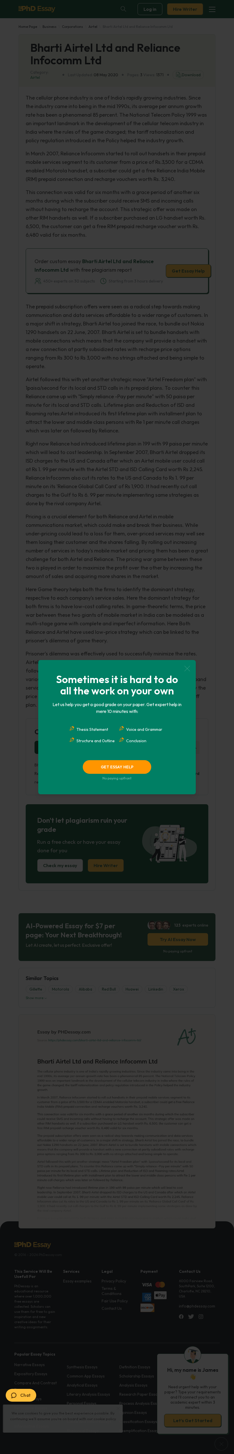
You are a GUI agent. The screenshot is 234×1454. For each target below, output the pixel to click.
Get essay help (117, 767)
